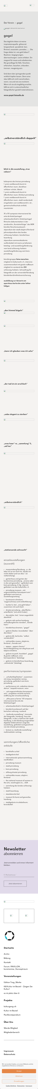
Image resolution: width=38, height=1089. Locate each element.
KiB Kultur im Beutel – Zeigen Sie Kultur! (18, 988)
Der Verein (9, 23)
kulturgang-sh (10, 1007)
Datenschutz (21, 1085)
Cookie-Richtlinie (11, 1085)
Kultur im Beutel (11, 1011)
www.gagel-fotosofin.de (14, 95)
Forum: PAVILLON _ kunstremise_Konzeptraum (16, 968)
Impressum (29, 1085)
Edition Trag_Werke (12, 982)
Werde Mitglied (11, 1028)
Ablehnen (19, 1076)
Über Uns (8, 1022)
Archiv (6, 954)
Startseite (9, 948)
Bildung (7, 958)
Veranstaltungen (12, 976)
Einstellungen (19, 1081)
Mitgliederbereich (12, 1032)
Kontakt (7, 962)
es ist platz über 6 (11, 993)
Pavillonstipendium (12, 1015)
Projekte (8, 1000)
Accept (19, 1071)
